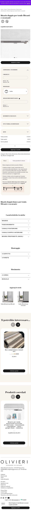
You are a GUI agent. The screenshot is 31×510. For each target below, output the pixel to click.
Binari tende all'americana (12, 154)
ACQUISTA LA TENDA (15, 62)
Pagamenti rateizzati (5, 486)
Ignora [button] (28, 3)
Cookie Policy (4, 491)
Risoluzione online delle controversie (9, 495)
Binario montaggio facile (8, 155)
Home (2, 9)
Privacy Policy (4, 490)
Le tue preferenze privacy (6, 493)
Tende (5, 9)
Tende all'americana (11, 9)
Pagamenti (3, 484)
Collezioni (3, 474)
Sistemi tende (4, 476)
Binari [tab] (5, 160)
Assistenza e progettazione (7, 487)
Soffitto (11, 91)
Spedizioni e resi (4, 483)
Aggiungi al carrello (15, 149)
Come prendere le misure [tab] (19, 160)
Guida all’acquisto (5, 479)
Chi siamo (3, 481)
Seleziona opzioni (14, 371)
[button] (14, 57)
